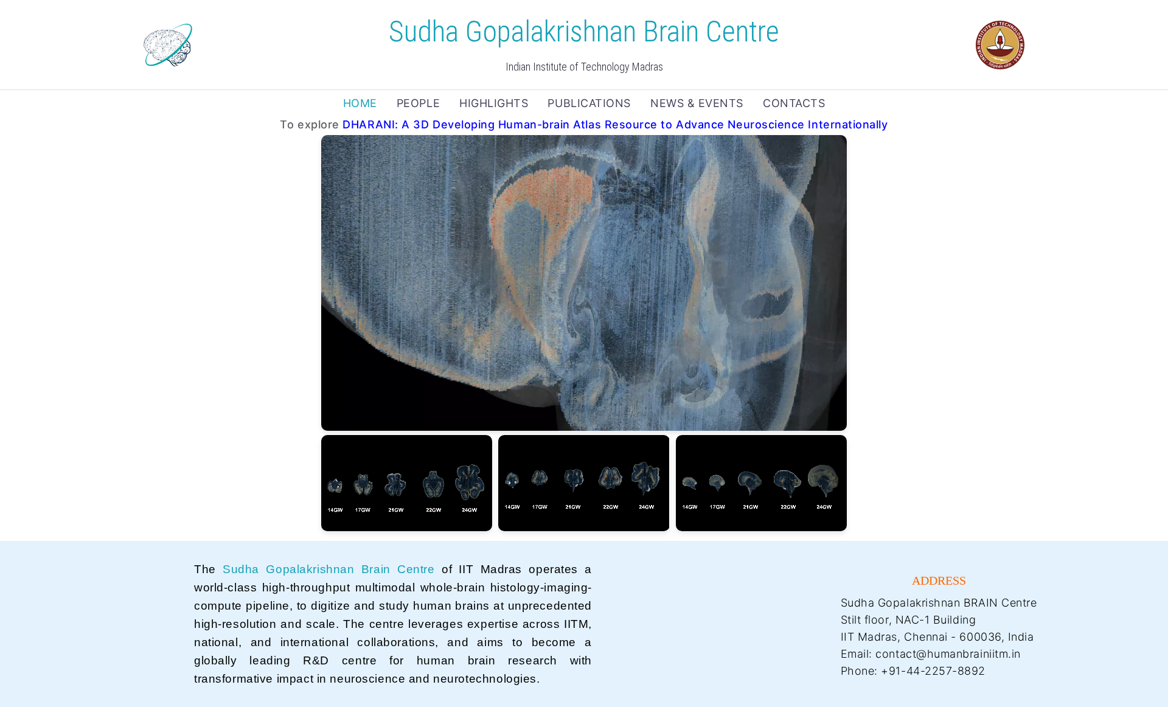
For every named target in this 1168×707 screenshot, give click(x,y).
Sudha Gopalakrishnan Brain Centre (328, 569)
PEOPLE (418, 103)
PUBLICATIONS (589, 103)
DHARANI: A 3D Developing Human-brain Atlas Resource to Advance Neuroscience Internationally (615, 124)
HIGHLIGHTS (493, 103)
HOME (360, 103)
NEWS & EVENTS (696, 103)
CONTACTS (794, 103)
